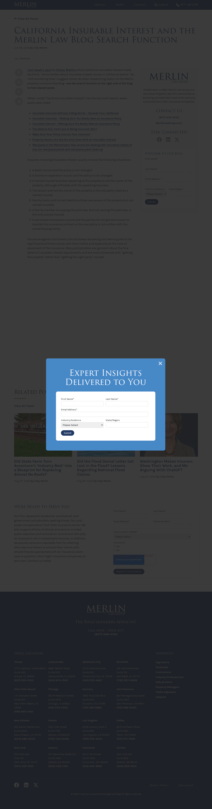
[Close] (160, 363)
